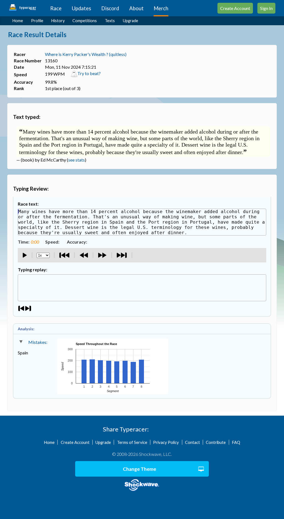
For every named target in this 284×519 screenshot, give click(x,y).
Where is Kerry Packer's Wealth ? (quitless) (85, 54)
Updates (81, 8)
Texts (110, 20)
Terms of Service (132, 442)
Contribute (216, 442)
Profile (37, 20)
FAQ (236, 442)
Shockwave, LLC (142, 485)
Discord (110, 8)
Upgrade (130, 20)
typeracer (27, 7)
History (58, 20)
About (136, 8)
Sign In (266, 8)
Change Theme (139, 469)
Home (17, 20)
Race (56, 8)
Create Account (235, 8)
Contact (192, 442)
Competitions (84, 20)
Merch (161, 8)
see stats (76, 159)
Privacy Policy (166, 442)
